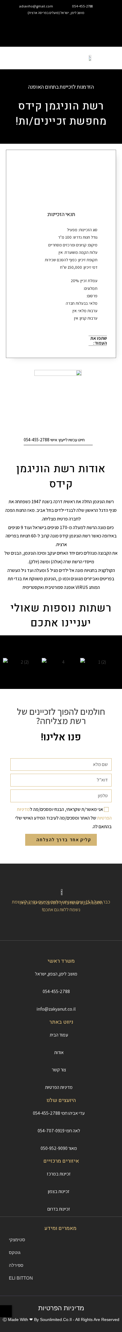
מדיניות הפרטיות (61, 1308)
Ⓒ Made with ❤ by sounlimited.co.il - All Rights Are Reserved (61, 1319)
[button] (61, 26)
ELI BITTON (21, 1278)
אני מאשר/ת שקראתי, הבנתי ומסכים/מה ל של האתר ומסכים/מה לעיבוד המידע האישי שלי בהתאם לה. (63, 818)
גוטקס (14, 1252)
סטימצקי (17, 1239)
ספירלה (16, 1265)
